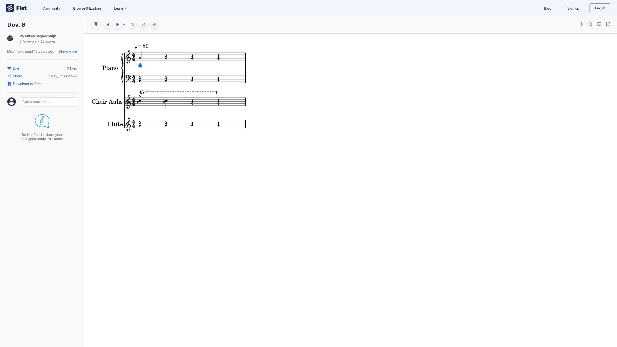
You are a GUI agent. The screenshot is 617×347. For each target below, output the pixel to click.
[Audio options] (124, 24)
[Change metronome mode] (143, 24)
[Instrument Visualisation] (132, 24)
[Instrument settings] (96, 24)
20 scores (48, 41)
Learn (118, 8)
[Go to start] (107, 24)
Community (51, 8)
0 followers (28, 41)
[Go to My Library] (16, 8)
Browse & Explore (87, 8)
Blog (547, 8)
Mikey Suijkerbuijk (40, 36)
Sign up (573, 8)
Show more (68, 52)
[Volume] (154, 24)
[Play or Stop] (117, 24)
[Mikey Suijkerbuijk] (10, 38)
